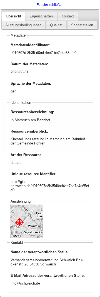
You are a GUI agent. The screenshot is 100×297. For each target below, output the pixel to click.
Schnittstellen (82, 25)
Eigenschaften (41, 16)
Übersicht (13, 16)
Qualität (56, 25)
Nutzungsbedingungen (23, 25)
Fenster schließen (50, 5)
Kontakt (67, 16)
